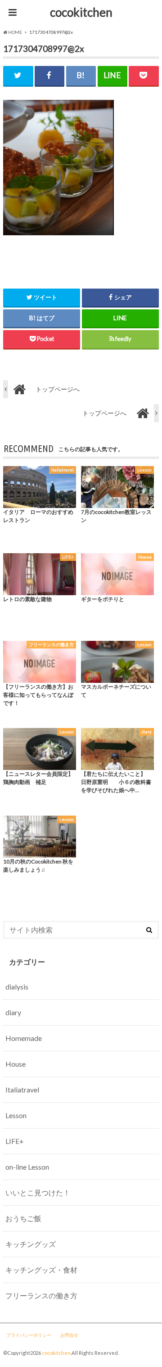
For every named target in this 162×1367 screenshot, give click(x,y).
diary (13, 1012)
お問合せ (69, 1335)
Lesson (16, 1115)
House (15, 1063)
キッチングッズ (30, 1244)
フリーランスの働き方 (41, 1295)
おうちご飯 (23, 1218)
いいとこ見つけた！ (37, 1192)
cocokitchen (81, 12)
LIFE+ (14, 1141)
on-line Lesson (27, 1166)
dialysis (16, 986)
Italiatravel (22, 1089)
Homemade (23, 1038)
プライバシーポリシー (28, 1335)
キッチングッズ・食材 (41, 1269)
